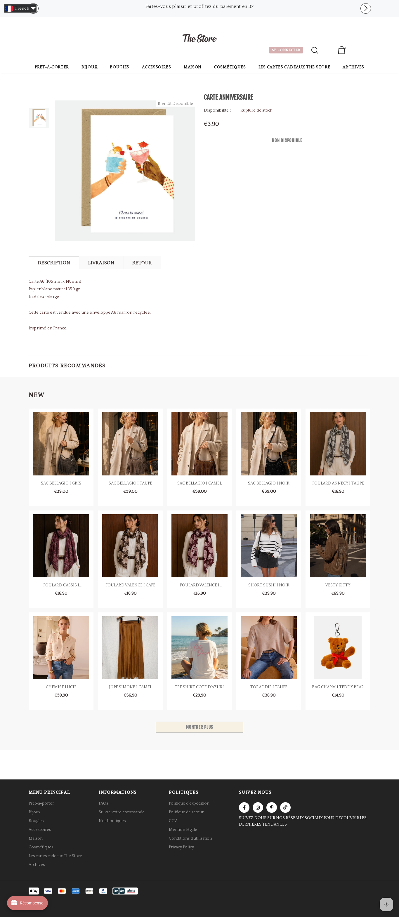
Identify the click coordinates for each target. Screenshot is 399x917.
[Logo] (199, 39)
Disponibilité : (217, 110)
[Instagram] (258, 807)
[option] (199, 6)
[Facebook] (244, 807)
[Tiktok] (285, 807)
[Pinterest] (271, 807)
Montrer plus (199, 727)
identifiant (328, 51)
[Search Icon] (314, 50)
